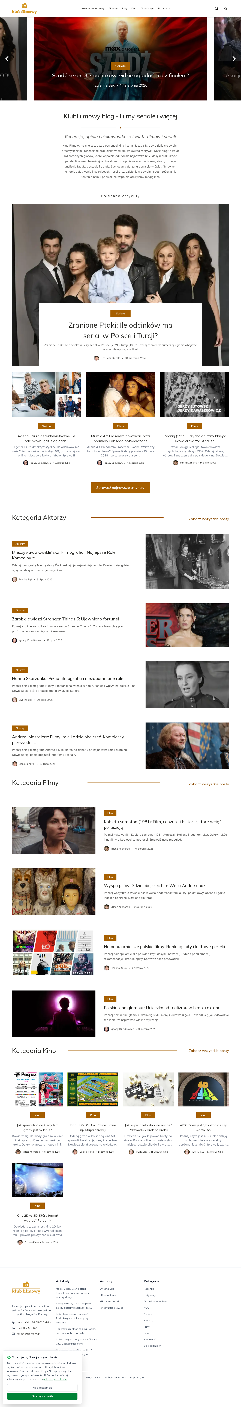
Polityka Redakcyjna (115, 1377)
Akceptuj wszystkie (42, 1396)
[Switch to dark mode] (226, 8)
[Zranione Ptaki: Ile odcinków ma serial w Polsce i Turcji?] (120, 285)
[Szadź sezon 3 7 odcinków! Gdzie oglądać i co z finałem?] (120, 58)
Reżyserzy (164, 8)
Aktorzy (113, 8)
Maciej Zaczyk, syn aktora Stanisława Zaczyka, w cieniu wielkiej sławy (73, 1293)
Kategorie (151, 1281)
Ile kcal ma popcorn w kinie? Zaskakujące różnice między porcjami (72, 1318)
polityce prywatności (55, 1379)
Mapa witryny (137, 1377)
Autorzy (106, 1281)
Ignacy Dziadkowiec (111, 1307)
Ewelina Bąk (107, 1288)
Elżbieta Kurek (108, 1295)
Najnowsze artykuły (93, 8)
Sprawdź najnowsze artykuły (120, 487)
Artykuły (63, 1281)
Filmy (124, 8)
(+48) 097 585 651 (27, 1328)
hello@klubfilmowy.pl (28, 1333)
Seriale (120, 66)
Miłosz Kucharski (109, 1301)
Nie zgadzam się (42, 1387)
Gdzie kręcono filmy (155, 1301)
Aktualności (147, 8)
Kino (133, 8)
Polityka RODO (93, 1377)
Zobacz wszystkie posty (209, 519)
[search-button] (216, 8)
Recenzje (149, 1288)
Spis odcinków (152, 1345)
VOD (146, 1307)
